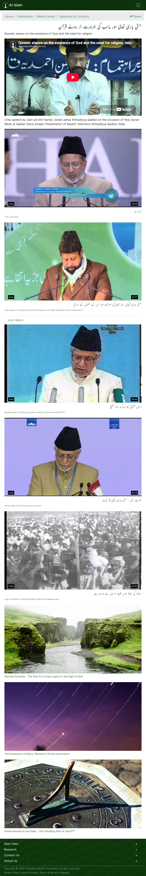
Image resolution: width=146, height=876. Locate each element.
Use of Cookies (29, 872)
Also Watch (15, 320)
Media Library (46, 16)
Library (9, 16)
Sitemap (64, 872)
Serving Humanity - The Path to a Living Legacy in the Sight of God (43, 676)
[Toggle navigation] (138, 5)
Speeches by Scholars (74, 16)
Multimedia (25, 16)
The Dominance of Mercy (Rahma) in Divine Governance (37, 753)
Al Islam (15, 5)
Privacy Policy (11, 872)
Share (137, 16)
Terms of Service (49, 872)
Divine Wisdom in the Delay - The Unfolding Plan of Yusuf (39, 831)
